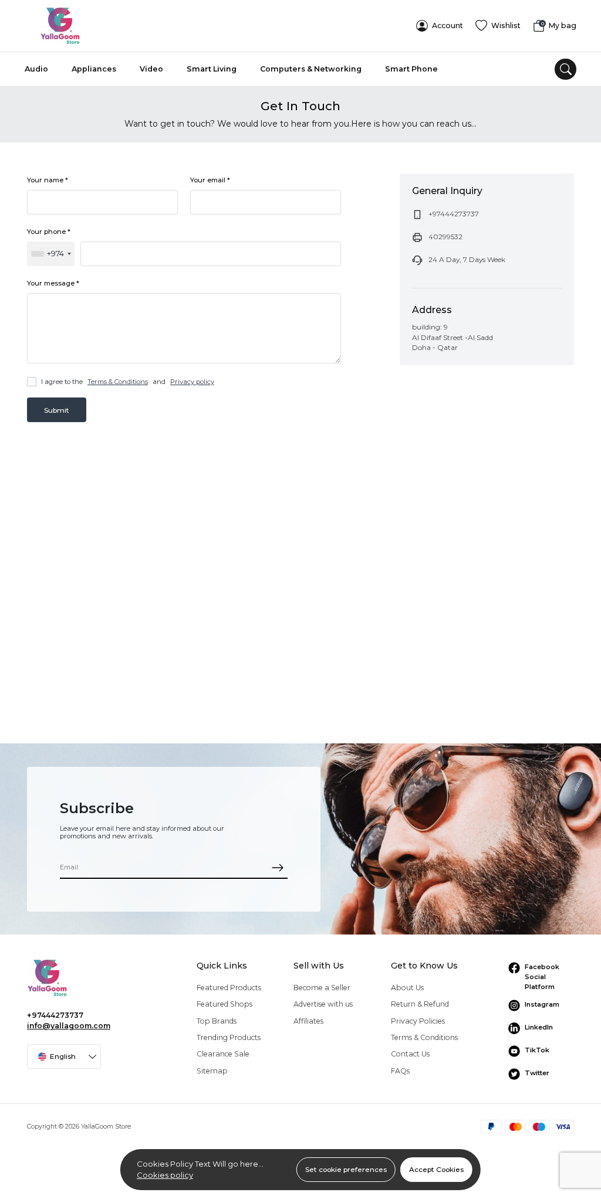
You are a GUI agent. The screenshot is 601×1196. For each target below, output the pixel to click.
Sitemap (212, 1070)
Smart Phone (411, 68)
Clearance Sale (223, 1053)
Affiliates (308, 1021)
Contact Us (410, 1053)
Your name (47, 180)
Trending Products (229, 1037)
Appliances (94, 68)
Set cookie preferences (346, 1169)
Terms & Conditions (117, 382)
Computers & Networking (311, 68)
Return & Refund (420, 1004)
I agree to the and (127, 382)
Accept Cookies (436, 1169)
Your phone (48, 231)
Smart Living (212, 68)
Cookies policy (165, 1175)
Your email (210, 180)
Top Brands (217, 1021)
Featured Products (229, 987)
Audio (36, 68)
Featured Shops (224, 1004)
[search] (565, 69)
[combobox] (51, 254)
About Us (407, 987)
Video (151, 68)
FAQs (400, 1070)
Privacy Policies (418, 1021)
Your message (53, 283)
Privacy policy (192, 382)
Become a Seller (321, 987)
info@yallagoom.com (68, 1025)
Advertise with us (323, 1004)
